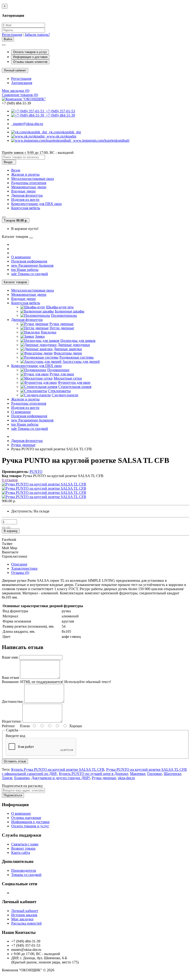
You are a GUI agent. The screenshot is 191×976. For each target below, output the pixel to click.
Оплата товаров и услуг (30, 52)
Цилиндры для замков (78, 341)
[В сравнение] (8, 527)
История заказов (24, 915)
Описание (19, 564)
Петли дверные (62, 328)
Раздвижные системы (76, 357)
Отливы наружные (26, 818)
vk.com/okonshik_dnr (64, 132)
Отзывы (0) (20, 573)
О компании (21, 257)
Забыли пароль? (37, 35)
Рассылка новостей (26, 923)
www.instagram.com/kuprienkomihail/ (100, 140)
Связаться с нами (24, 844)
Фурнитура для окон (74, 382)
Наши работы (24, 270)
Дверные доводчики (74, 345)
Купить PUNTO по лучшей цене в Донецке (93, 774)
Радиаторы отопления (28, 183)
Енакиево (22, 778)
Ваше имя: (10, 657)
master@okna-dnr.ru (27, 124)
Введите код (15, 736)
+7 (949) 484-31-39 (59, 115)
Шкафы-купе (60, 307)
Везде (15, 170)
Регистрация (12, 35)
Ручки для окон (62, 374)
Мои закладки (22, 919)
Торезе (7, 778)
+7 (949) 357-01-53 (59, 111)
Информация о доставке (30, 57)
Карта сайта (20, 853)
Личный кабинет (24, 911)
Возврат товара (23, 848)
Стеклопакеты (59, 391)
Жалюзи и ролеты (25, 174)
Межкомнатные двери (28, 187)
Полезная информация (29, 261)
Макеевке (137, 774)
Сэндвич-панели (65, 395)
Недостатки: (11, 721)
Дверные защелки (68, 349)
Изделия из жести (25, 200)
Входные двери (23, 191)
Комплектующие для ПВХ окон (36, 204)
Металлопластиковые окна (32, 179)
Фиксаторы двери (68, 353)
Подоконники (58, 370)
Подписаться (13, 795)
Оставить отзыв (15, 761)
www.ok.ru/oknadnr (60, 136)
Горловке (154, 774)
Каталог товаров (15, 282)
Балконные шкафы (69, 311)
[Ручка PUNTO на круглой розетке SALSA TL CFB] (44, 484)
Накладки (48, 332)
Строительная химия (74, 387)
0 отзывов (10, 480)
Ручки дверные (61, 324)
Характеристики (24, 568)
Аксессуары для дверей (81, 361)
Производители (23, 870)
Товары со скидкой (29, 274)
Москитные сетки (68, 378)
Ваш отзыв (10, 678)
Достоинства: (12, 701)
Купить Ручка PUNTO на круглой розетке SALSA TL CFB (57, 769)
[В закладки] (4, 527)
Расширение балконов (32, 265)
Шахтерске (172, 774)
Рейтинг (8, 726)
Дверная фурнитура (27, 195)
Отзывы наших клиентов (30, 62)
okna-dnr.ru (126, 778)
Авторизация (21, 83)
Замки (40, 336)
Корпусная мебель (25, 208)
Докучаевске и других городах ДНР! (60, 778)
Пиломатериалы (64, 315)
